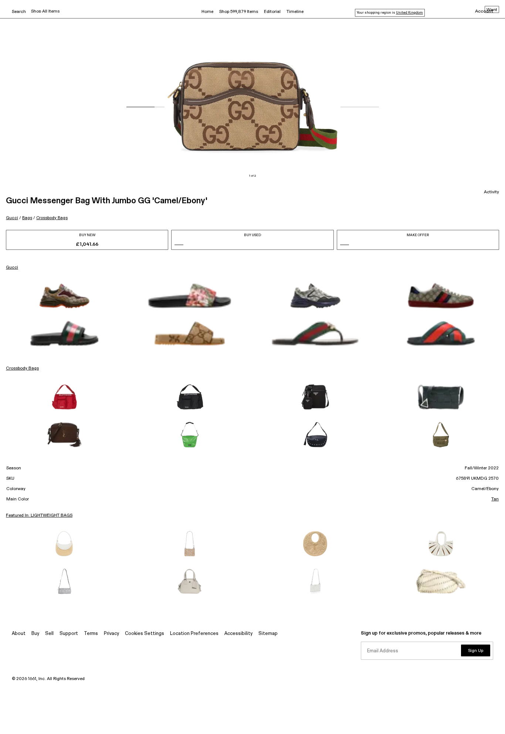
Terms (91, 633)
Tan (495, 499)
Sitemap (268, 633)
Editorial (272, 12)
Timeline (295, 12)
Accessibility (238, 633)
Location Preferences (194, 633)
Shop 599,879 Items (238, 12)
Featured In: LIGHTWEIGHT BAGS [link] (39, 515)
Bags (27, 218)
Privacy (111, 633)
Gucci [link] (12, 267)
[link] (64, 296)
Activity (491, 192)
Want (492, 10)
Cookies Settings (144, 633)
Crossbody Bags (52, 218)
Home (207, 12)
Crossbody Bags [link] (22, 368)
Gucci (12, 218)
